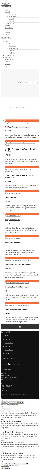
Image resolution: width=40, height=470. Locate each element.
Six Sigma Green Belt (12, 220)
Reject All (12, 402)
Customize (5, 402)
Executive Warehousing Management (18, 264)
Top (2, 400)
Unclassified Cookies (10, 453)
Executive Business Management (17, 309)
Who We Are (12, 14)
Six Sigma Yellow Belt (12, 242)
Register (7, 32)
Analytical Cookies (9, 432)
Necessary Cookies (9, 411)
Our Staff (11, 19)
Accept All (20, 402)
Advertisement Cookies (11, 442)
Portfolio (15, 107)
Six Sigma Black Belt (12, 197)
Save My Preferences (15, 464)
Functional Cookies (9, 421)
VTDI (8, 107)
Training (7, 26)
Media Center (9, 28)
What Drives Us (13, 16)
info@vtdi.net (5, 390)
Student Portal (9, 23)
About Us (7, 12)
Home (6, 10)
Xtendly (23, 394)
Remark (18, 421)
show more (6, 409)
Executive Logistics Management (17, 287)
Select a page (5, 6)
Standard (20, 411)
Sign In (7, 34)
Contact (7, 30)
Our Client (12, 21)
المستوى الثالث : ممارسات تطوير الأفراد (17, 127)
